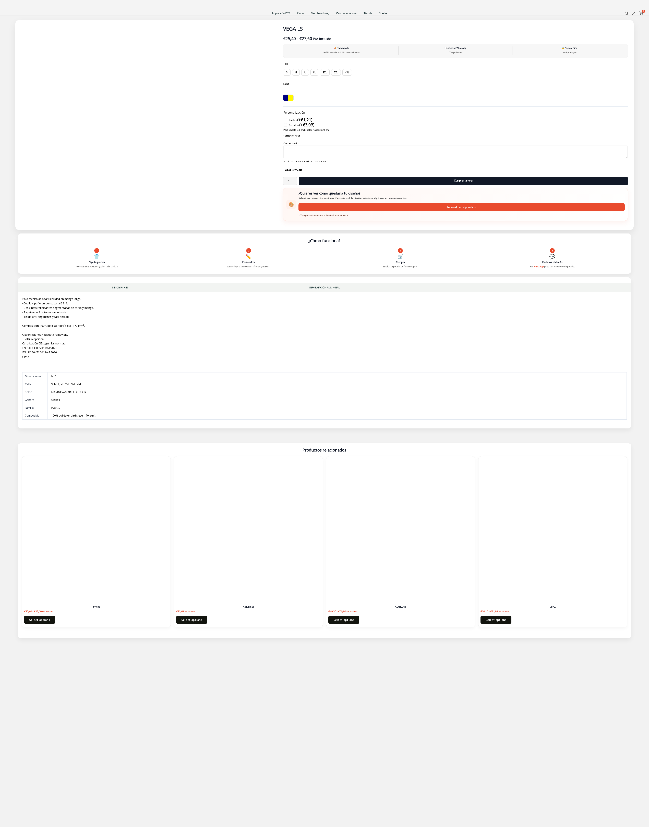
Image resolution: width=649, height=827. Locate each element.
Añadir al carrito (463, 181)
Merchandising (320, 13)
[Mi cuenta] (634, 13)
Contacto (384, 13)
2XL (325, 72)
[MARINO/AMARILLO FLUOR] (288, 98)
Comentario (290, 143)
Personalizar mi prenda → (462, 207)
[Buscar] (626, 13)
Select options (39, 620)
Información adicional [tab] (324, 287)
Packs (300, 13)
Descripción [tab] (120, 287)
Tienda (368, 13)
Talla (285, 63)
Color (286, 83)
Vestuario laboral (346, 13)
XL (314, 72)
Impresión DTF (281, 13)
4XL (347, 72)
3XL (336, 72)
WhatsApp (539, 266)
